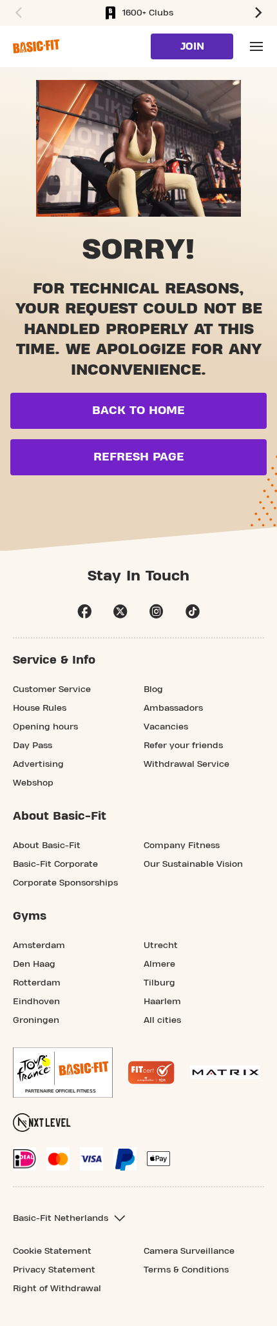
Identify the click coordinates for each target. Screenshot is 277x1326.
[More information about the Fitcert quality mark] (151, 1072)
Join (192, 46)
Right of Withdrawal (57, 1288)
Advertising (38, 764)
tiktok (192, 611)
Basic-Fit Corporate (55, 864)
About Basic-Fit (47, 845)
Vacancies (166, 726)
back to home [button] (138, 410)
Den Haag (34, 964)
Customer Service (52, 689)
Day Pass (32, 745)
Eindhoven (36, 1001)
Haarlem (162, 1001)
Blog (153, 689)
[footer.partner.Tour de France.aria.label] (63, 1072)
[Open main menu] (256, 46)
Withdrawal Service (186, 764)
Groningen (36, 1020)
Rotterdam (37, 982)
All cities (162, 1020)
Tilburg (159, 982)
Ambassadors (173, 708)
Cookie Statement (52, 1251)
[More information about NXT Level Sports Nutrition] (42, 1122)
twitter (120, 611)
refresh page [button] (138, 457)
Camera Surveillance (189, 1251)
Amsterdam (39, 945)
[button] (17, 13)
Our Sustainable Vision (193, 864)
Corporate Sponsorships (65, 882)
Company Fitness (182, 845)
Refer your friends (183, 745)
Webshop (33, 782)
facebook (84, 611)
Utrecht (161, 945)
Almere (159, 964)
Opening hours (45, 726)
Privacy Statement (54, 1269)
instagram (156, 611)
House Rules (39, 708)
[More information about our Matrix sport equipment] (225, 1072)
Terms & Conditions (186, 1269)
